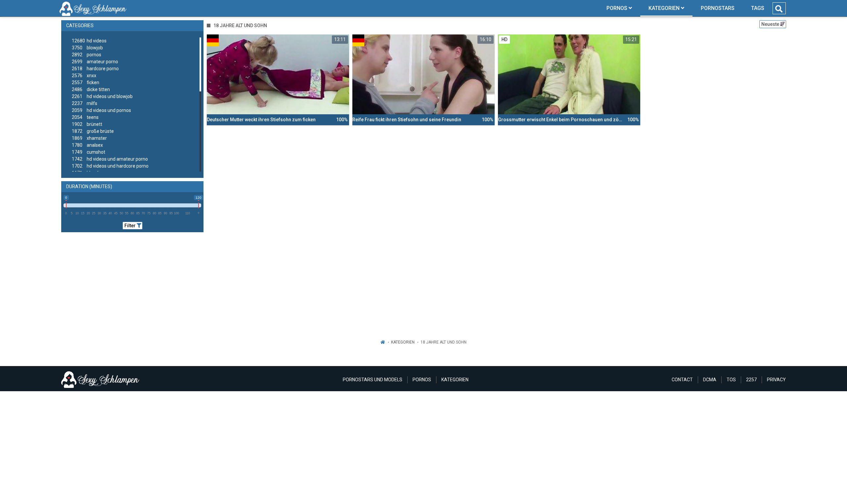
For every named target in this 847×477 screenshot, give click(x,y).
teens (85, 117)
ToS (731, 379)
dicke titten (91, 89)
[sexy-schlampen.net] (93, 8)
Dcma (709, 379)
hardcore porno (95, 68)
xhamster (89, 138)
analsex (87, 145)
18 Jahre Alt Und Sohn (444, 342)
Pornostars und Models (372, 379)
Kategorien (403, 342)
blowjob (87, 47)
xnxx (84, 75)
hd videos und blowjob (102, 96)
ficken (85, 82)
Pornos (422, 379)
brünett (87, 124)
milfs (84, 103)
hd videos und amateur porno (110, 159)
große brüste (93, 131)
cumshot (88, 152)
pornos (86, 54)
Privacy (776, 379)
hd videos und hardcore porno (110, 166)
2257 (751, 379)
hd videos (89, 40)
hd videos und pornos (101, 110)
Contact (682, 379)
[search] (778, 9)
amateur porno (95, 61)
